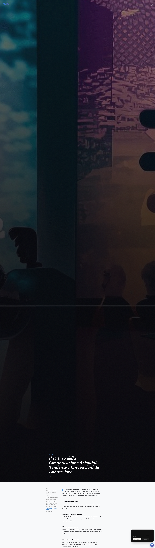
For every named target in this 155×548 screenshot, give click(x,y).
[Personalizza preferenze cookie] (151, 539)
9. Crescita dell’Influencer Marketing (51, 509)
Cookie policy (135, 536)
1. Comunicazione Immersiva (51, 490)
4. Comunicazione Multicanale (52, 497)
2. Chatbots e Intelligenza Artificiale (51, 493)
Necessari (145, 539)
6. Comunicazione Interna (51, 501)
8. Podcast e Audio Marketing (51, 506)
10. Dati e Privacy (49, 511)
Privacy (147, 535)
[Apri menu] (151, 4)
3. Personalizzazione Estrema (51, 495)
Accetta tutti (137, 539)
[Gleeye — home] (7, 4)
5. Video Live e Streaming (51, 499)
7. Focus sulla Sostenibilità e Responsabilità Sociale (51, 504)
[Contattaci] (152, 545)
